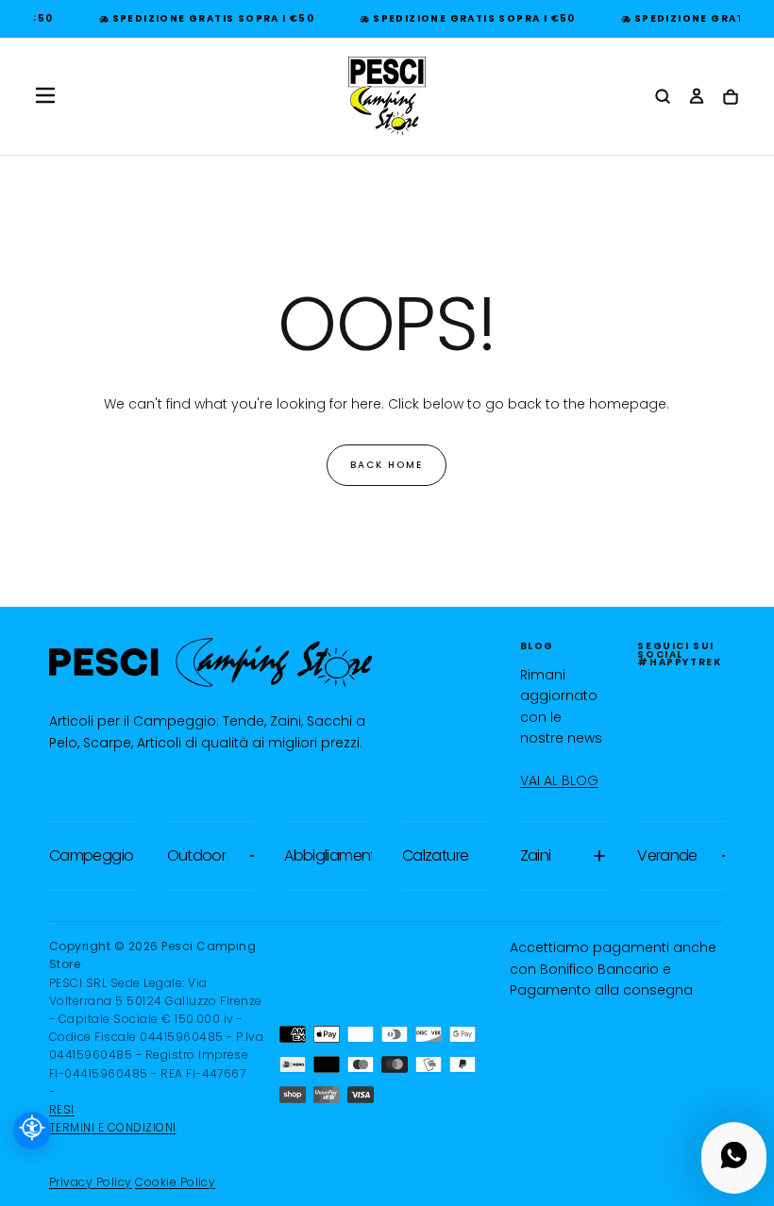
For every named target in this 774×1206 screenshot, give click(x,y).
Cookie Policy (175, 1182)
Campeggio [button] (91, 855)
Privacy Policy (90, 1182)
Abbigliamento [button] (328, 855)
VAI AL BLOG (559, 780)
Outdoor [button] (197, 855)
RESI (62, 1109)
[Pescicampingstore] (210, 662)
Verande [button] (667, 855)
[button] (45, 95)
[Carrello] (730, 97)
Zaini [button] (535, 855)
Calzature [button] (435, 855)
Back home (386, 465)
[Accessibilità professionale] (32, 1130)
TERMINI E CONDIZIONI (113, 1127)
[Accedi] (696, 97)
